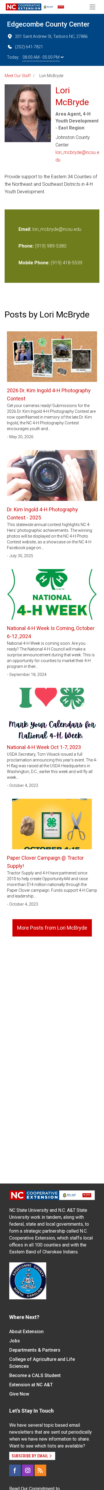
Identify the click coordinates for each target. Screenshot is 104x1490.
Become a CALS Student (35, 1375)
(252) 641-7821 (29, 46)
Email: (25, 229)
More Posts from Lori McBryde (52, 928)
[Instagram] (28, 1470)
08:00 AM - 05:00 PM (41, 57)
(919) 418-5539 (66, 262)
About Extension (26, 1331)
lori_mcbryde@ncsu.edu (77, 156)
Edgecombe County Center (48, 24)
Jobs (14, 1341)
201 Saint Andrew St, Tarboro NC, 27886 (51, 36)
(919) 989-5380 (50, 246)
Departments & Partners (34, 1350)
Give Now (19, 1394)
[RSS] (40, 1470)
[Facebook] (15, 1470)
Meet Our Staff (18, 75)
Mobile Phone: (34, 262)
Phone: (26, 246)
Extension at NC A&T (31, 1384)
